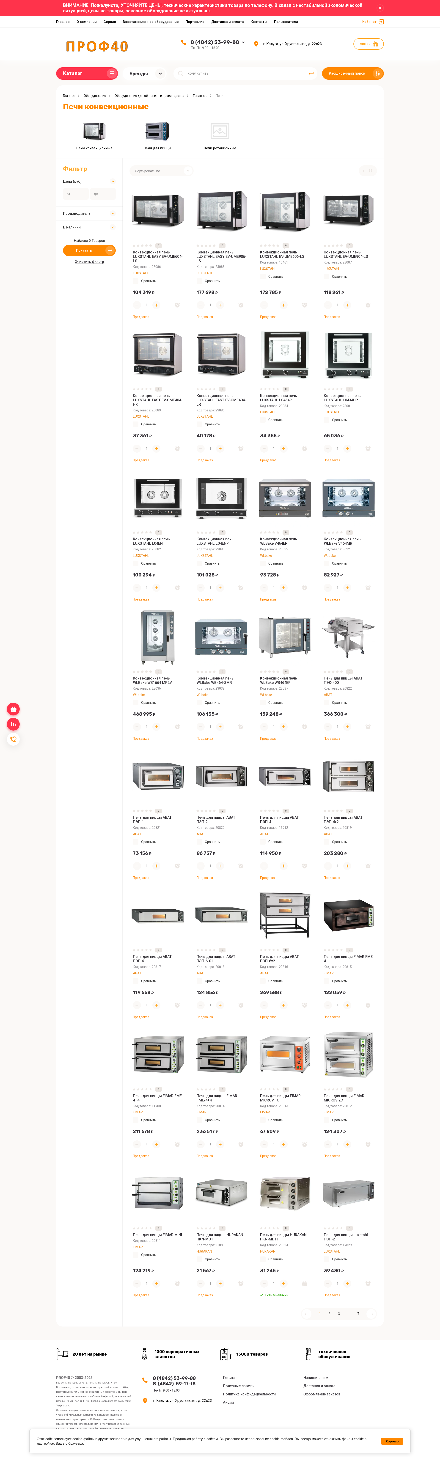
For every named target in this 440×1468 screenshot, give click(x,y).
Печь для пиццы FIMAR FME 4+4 (157, 1098)
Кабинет (369, 22)
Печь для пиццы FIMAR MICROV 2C (344, 1098)
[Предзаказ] (177, 305)
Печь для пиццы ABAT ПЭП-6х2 (279, 958)
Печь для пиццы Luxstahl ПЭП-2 (346, 1237)
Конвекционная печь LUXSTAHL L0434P (278, 398)
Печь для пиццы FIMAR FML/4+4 (217, 1098)
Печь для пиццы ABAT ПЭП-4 (279, 819)
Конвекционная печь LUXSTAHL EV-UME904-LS (346, 254)
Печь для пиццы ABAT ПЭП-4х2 (343, 819)
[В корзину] (304, 1283)
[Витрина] (370, 170)
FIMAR (329, 973)
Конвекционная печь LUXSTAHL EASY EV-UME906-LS (221, 256)
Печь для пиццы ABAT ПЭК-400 (343, 680)
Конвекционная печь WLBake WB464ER (278, 680)
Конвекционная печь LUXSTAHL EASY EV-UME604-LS (158, 256)
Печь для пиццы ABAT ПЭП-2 (216, 819)
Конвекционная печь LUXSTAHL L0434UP (342, 398)
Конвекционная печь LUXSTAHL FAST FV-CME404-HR (157, 400)
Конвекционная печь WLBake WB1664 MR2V (152, 680)
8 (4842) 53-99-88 (215, 42)
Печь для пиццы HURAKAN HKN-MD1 (220, 1237)
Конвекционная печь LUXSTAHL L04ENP (215, 541)
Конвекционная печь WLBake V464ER (278, 541)
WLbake (266, 556)
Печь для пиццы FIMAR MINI (157, 1235)
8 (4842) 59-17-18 (174, 1383)
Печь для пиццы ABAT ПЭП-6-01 (216, 958)
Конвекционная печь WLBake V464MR (342, 541)
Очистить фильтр (89, 262)
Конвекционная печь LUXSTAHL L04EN (151, 541)
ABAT (328, 695)
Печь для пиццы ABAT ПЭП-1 (152, 819)
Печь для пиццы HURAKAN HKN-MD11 (283, 1237)
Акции (365, 44)
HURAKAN (204, 1251)
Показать (84, 250)
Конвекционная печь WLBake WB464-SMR (215, 680)
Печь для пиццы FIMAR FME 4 (348, 958)
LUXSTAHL (141, 273)
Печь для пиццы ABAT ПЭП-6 (152, 958)
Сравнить (148, 281)
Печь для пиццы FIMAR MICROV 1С (280, 1098)
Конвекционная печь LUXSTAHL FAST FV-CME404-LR (221, 400)
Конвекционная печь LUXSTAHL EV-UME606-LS (282, 254)
